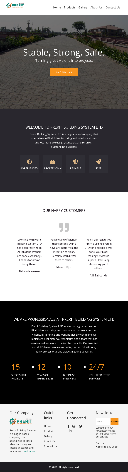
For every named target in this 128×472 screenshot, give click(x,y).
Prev (4, 71)
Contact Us (113, 7)
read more (29, 451)
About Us (97, 7)
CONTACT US (64, 71)
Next (123, 71)
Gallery (83, 7)
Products (69, 7)
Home (57, 7)
